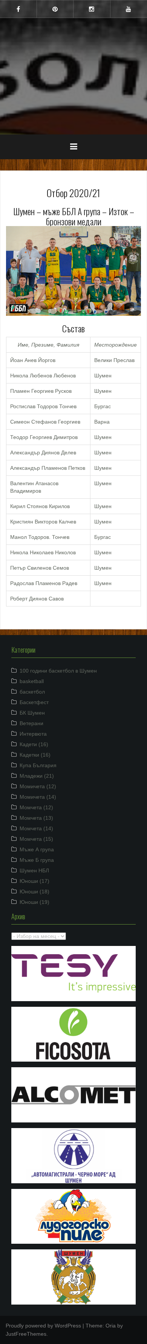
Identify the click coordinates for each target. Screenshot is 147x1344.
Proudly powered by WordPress (43, 1326)
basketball (32, 681)
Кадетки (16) (35, 755)
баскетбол (32, 692)
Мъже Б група (37, 860)
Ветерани (31, 723)
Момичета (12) (38, 786)
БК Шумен (32, 713)
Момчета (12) (36, 807)
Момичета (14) (38, 797)
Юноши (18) (34, 891)
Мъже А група (37, 849)
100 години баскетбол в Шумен (58, 671)
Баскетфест (34, 702)
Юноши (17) (34, 881)
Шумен (73, 71)
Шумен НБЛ (34, 870)
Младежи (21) (37, 776)
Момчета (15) (36, 839)
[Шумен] (73, 52)
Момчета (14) (36, 828)
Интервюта (33, 734)
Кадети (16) (34, 744)
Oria (111, 1326)
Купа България (38, 765)
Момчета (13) (36, 818)
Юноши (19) (34, 902)
